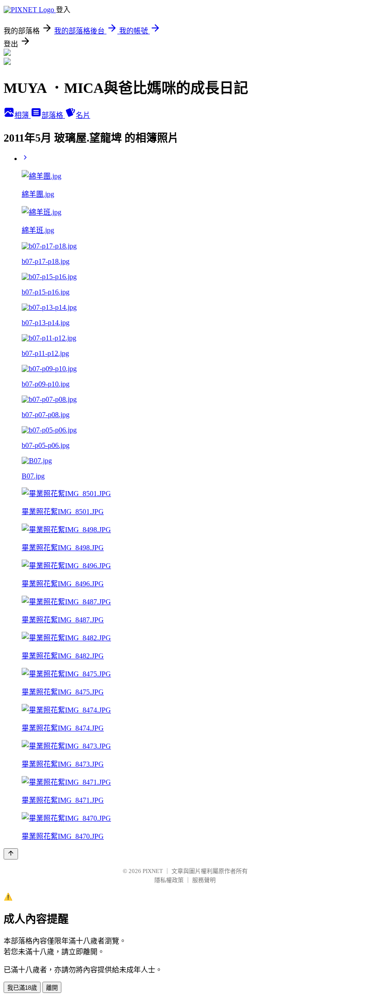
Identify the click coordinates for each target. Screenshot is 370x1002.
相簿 (22, 115)
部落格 (53, 115)
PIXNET (153, 871)
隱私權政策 (169, 880)
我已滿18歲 (22, 987)
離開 (52, 987)
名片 (83, 115)
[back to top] (11, 854)
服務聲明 (204, 880)
